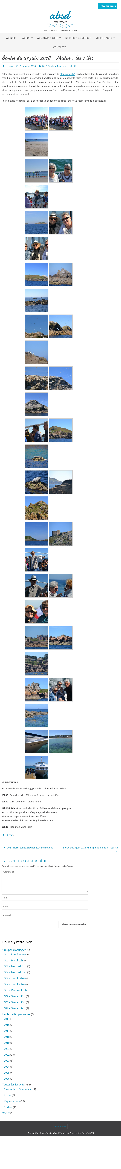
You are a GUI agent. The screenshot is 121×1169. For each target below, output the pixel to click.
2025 (7, 1072)
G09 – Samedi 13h (14, 1001)
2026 (7, 1078)
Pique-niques (12, 1100)
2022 (7, 1054)
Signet (9, 834)
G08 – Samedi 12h (14, 996)
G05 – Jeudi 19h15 (15, 977)
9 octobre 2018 (28, 66)
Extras (7, 1094)
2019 (7, 1042)
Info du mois (108, 6)
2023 (7, 1060)
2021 (7, 1048)
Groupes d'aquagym (14, 949)
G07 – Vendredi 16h (15, 989)
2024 (7, 1066)
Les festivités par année (16, 1013)
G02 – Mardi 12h (13, 960)
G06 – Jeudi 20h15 (15, 983)
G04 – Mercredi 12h (15, 972)
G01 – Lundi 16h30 (15, 954)
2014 (7, 1018)
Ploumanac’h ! (67, 73)
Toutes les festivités (67, 66)
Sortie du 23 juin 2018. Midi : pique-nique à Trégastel (90, 847)
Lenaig (10, 66)
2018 (44, 66)
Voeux (6, 1112)
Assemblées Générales (17, 1088)
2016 (7, 1024)
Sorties (52, 66)
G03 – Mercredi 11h (15, 966)
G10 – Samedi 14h (14, 1007)
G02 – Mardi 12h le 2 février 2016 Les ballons (29, 847)
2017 (7, 1030)
